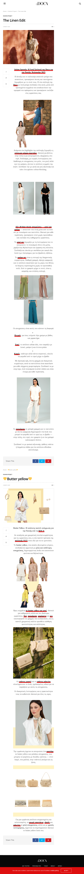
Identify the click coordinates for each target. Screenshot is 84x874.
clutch (47, 822)
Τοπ (25, 616)
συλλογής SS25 (21, 540)
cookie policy (54, 870)
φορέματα (42, 616)
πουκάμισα (32, 616)
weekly (53, 866)
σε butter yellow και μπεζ (36, 610)
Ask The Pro (26, 866)
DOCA (41, 531)
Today (46, 866)
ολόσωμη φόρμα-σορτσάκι (26, 153)
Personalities (36, 866)
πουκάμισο (20, 429)
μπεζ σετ (20, 242)
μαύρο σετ (22, 257)
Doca (15, 85)
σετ (51, 616)
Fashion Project (7, 15)
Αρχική (60, 866)
